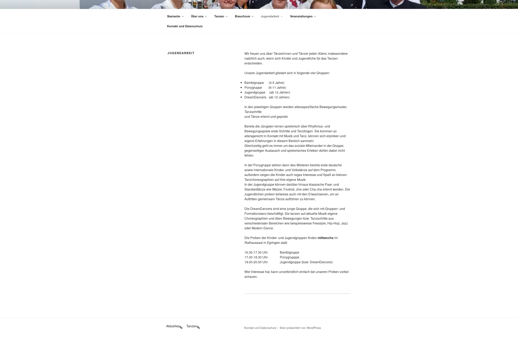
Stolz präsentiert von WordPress (300, 328)
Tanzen (219, 16)
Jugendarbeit (270, 16)
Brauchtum (242, 16)
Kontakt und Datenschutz (185, 26)
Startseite (173, 16)
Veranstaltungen (301, 16)
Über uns (197, 16)
